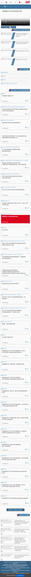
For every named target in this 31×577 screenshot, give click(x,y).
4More (27, 570)
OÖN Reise (18, 569)
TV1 (3, 567)
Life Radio (17, 567)
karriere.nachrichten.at (9, 567)
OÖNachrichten (23, 567)
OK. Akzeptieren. (20, 575)
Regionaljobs (14, 570)
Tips (18, 570)
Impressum (14, 564)
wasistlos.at (22, 570)
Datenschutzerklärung (22, 564)
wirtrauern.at (15, 571)
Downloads (5, 564)
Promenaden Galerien (5, 570)
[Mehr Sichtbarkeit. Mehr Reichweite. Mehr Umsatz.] (15, 6)
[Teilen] (10, 27)
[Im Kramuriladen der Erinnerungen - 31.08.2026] (15, 514)
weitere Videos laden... (15, 510)
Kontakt (10, 564)
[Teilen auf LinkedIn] (6, 27)
